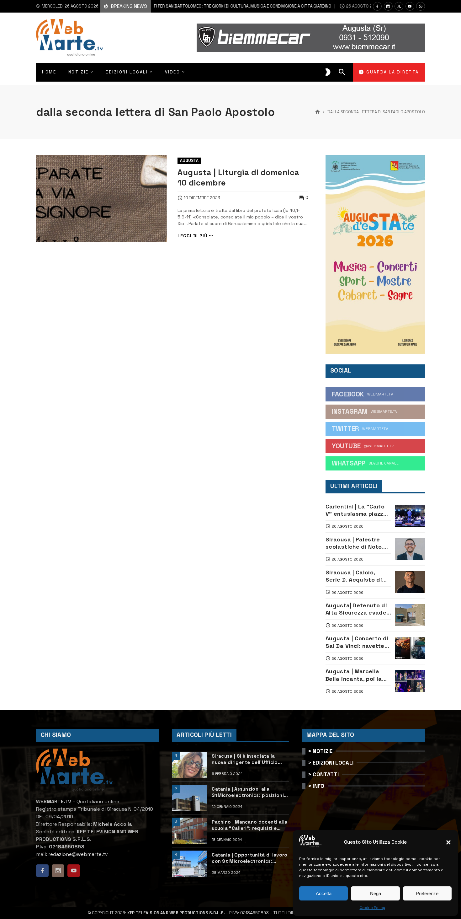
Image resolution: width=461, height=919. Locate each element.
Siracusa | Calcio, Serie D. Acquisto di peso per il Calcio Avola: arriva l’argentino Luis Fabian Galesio (358, 576)
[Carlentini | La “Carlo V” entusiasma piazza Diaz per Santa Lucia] (410, 516)
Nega (375, 893)
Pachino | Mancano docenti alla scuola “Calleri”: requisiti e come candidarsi (249, 825)
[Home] (317, 112)
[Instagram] (388, 6)
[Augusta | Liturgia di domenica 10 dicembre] (101, 198)
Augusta (189, 160)
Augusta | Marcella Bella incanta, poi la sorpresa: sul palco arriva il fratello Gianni (358, 675)
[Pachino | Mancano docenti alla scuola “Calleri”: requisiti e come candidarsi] (189, 831)
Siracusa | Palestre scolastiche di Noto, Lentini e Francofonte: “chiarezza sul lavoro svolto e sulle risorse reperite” (357, 543)
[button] (448, 842)
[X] (399, 6)
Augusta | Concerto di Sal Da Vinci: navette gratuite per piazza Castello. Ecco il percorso (357, 642)
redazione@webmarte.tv (78, 854)
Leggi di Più (193, 236)
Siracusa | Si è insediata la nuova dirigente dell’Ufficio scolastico (245, 759)
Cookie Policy (372, 907)
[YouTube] (409, 6)
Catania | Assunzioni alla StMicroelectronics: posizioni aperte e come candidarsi (248, 792)
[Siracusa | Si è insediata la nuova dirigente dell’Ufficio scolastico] (189, 765)
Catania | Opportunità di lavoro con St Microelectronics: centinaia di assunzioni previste (250, 858)
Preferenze (427, 893)
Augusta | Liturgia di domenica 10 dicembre (238, 177)
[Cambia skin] (328, 72)
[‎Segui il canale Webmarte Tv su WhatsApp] (420, 6)
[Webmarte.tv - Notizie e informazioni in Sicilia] (69, 37)
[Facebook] (377, 6)
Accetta (323, 893)
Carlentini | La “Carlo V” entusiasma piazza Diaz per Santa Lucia (356, 510)
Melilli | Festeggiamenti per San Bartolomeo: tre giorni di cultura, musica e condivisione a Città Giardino (188, 6)
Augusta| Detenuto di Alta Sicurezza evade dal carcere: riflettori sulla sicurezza (356, 609)
